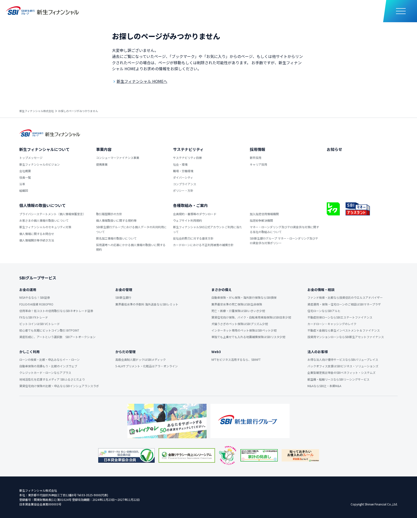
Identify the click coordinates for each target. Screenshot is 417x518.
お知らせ (334, 149)
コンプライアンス (184, 184)
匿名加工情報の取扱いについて (116, 238)
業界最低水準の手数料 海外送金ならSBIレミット (146, 304)
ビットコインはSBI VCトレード (39, 324)
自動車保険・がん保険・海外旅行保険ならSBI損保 (244, 297)
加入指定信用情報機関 (264, 214)
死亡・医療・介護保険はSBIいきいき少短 (238, 311)
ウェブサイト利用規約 (187, 220)
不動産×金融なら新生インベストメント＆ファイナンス (343, 330)
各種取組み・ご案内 (190, 205)
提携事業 (102, 164)
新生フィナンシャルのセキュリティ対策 (45, 227)
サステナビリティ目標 (187, 158)
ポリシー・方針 (183, 190)
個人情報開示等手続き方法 (36, 240)
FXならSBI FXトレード (33, 317)
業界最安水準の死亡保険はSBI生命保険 (236, 304)
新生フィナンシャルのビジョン (39, 164)
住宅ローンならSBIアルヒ (324, 311)
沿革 (22, 184)
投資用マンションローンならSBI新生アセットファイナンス (345, 337)
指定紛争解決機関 (261, 220)
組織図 (23, 190)
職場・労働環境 (183, 171)
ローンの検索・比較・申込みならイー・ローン (49, 359)
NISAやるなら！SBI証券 (34, 297)
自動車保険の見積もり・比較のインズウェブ (48, 366)
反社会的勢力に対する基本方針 (193, 238)
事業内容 (103, 149)
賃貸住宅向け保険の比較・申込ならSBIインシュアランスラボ (59, 386)
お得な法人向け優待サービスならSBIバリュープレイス (342, 359)
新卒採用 (255, 158)
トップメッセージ (30, 158)
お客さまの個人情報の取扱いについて (44, 220)
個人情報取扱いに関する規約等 (116, 220)
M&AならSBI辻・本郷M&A (324, 386)
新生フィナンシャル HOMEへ (142, 81)
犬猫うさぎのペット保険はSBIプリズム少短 (239, 324)
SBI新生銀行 (123, 297)
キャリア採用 (258, 164)
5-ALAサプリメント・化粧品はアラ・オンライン (146, 366)
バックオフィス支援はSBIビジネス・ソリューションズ (342, 366)
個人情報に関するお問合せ (36, 234)
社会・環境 (180, 164)
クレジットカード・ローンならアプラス (45, 372)
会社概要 (25, 171)
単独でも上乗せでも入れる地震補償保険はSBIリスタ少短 (248, 337)
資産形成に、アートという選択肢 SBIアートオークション (57, 337)
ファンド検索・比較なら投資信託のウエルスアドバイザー (345, 297)
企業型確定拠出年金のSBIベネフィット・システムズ (341, 372)
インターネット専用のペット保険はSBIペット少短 (244, 330)
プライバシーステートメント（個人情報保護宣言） (52, 214)
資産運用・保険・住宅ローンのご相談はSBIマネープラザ (344, 304)
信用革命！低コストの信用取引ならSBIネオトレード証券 (56, 311)
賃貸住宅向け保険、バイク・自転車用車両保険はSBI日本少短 (251, 317)
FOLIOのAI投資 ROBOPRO (36, 304)
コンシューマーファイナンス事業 (117, 158)
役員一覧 (25, 177)
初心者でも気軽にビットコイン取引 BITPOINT (49, 330)
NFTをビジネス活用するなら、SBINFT (236, 359)
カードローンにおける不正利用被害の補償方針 (203, 245)
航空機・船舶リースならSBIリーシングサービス (338, 379)
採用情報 (257, 149)
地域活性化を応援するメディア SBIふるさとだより (52, 379)
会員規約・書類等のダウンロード (194, 214)
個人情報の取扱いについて (42, 205)
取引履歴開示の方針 (109, 214)
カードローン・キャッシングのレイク (331, 324)
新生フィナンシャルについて (44, 149)
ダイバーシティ (183, 177)
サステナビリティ (188, 149)
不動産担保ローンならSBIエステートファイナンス (339, 317)
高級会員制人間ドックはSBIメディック (140, 359)
